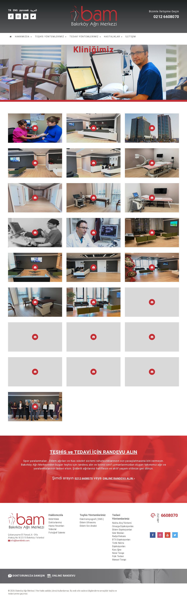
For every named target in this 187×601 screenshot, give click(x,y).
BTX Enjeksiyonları (121, 539)
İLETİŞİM (130, 36)
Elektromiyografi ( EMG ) (92, 519)
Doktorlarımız (55, 522)
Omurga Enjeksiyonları (123, 526)
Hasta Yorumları (56, 525)
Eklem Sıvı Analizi (88, 525)
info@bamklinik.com (20, 540)
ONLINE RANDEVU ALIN (118, 478)
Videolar (53, 529)
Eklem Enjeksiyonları (122, 529)
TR (9, 10)
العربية (33, 10)
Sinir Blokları (118, 533)
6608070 (169, 515)
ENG (15, 10)
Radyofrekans (119, 536)
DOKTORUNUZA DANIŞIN (29, 575)
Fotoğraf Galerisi (57, 532)
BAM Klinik (54, 519)
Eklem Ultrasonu (88, 522)
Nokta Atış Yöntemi (121, 523)
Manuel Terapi (119, 559)
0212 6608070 (166, 16)
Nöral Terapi (118, 553)
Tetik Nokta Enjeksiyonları (118, 545)
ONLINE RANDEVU (63, 575)
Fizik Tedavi (118, 556)
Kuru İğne (116, 549)
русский (23, 10)
